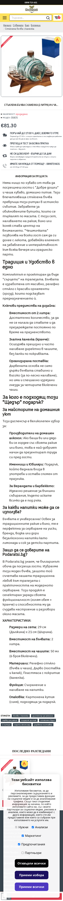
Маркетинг (33, 836)
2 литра (6, 724)
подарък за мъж (28, 720)
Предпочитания (33, 844)
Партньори (33, 853)
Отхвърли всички (31, 863)
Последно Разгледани (31, 751)
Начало (7, 25)
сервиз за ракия (9, 720)
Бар (27, 25)
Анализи (41, 827)
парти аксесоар (22, 724)
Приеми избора (31, 875)
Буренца (35, 25)
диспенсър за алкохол (42, 715)
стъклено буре (47, 720)
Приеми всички (31, 887)
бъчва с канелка (20, 715)
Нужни (23, 827)
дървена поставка (43, 724)
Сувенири (18, 25)
